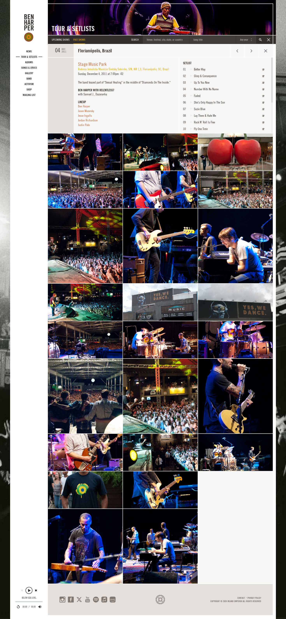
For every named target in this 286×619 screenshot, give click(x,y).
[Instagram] (62, 599)
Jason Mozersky (86, 111)
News (29, 51)
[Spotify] (96, 599)
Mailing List (29, 94)
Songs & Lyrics (29, 67)
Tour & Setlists (29, 56)
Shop (29, 89)
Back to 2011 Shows (266, 50)
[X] (79, 599)
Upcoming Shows (60, 39)
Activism (29, 84)
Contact (241, 598)
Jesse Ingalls (85, 115)
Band (29, 78)
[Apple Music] (104, 599)
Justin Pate (84, 125)
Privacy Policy (254, 598)
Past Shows (79, 39)
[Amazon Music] (113, 599)
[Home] (29, 28)
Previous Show (237, 50)
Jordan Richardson (88, 120)
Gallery (29, 73)
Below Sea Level (29, 597)
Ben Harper (84, 106)
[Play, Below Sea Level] (28, 590)
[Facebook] (71, 599)
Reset (268, 40)
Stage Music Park (92, 64)
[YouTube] (87, 599)
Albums (29, 62)
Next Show (251, 50)
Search (260, 40)
